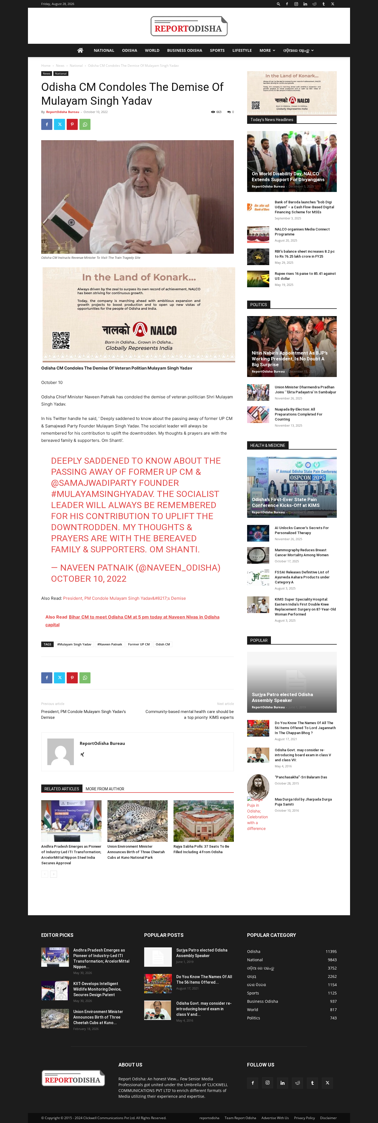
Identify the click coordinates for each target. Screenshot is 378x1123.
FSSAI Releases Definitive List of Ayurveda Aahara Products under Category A (302, 577)
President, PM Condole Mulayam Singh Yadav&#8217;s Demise (124, 598)
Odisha (129, 50)
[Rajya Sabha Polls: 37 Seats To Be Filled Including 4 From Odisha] (204, 821)
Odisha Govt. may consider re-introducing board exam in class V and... (204, 1009)
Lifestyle (242, 50)
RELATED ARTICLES (62, 789)
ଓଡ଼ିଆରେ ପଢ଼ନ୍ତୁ (296, 50)
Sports (217, 50)
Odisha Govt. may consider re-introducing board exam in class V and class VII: (303, 755)
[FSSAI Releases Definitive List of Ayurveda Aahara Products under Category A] (258, 577)
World (152, 50)
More (265, 50)
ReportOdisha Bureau (62, 112)
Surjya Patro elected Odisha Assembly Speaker (282, 697)
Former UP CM (139, 644)
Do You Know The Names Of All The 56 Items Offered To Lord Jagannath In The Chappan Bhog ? (305, 728)
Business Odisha (184, 50)
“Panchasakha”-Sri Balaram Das (301, 777)
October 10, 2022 (89, 578)
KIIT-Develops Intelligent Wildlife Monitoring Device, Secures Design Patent (97, 989)
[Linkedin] (305, 4)
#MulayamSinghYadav (101, 494)
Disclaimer (328, 1118)
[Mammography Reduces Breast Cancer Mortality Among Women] (258, 555)
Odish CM (163, 644)
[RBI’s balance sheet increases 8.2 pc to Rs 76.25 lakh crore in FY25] (258, 256)
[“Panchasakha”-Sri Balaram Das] (258, 787)
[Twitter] (332, 4)
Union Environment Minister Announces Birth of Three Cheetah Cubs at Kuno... (98, 1017)
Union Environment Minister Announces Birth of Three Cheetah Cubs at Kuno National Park (136, 852)
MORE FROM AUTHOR (105, 789)
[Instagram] (296, 4)
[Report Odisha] (189, 26)
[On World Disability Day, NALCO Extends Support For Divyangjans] (292, 161)
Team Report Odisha (240, 1118)
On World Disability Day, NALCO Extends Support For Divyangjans (288, 176)
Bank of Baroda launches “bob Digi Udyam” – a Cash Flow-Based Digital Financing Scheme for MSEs (304, 207)
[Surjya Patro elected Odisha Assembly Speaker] (292, 682)
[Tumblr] (323, 4)
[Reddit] (314, 4)
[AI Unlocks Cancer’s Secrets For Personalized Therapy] (258, 533)
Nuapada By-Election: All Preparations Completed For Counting (298, 414)
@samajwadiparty (94, 483)
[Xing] (84, 755)
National (104, 50)
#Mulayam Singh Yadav (74, 644)
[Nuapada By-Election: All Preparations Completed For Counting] (258, 414)
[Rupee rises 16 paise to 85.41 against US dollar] (258, 279)
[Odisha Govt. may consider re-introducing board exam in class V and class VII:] (258, 755)
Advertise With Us (275, 1118)
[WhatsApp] (84, 124)
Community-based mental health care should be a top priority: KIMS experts (190, 714)
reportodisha (209, 1118)
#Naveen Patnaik (109, 644)
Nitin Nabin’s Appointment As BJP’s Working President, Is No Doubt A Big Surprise (290, 358)
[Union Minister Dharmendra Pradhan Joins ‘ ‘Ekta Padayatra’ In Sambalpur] (258, 392)
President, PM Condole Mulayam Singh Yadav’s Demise (83, 714)
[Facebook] (287, 4)
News (60, 65)
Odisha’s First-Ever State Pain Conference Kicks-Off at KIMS (286, 502)
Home (46, 65)
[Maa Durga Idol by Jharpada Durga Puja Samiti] (258, 813)
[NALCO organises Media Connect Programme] (258, 234)
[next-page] (53, 874)
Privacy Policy (304, 1118)
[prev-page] (44, 874)
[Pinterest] (72, 124)
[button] (279, 4)
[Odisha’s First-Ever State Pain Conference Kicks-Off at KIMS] (292, 487)
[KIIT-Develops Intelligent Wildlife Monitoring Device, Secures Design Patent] (55, 990)
